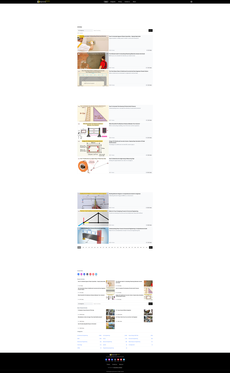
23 (91, 247)
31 (114, 247)
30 (112, 247)
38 (135, 247)
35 (126, 247)
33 (120, 247)
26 (100, 247)
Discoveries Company (118, 367)
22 (89, 247)
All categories (81, 30)
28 (106, 247)
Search (150, 30)
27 (103, 247)
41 (143, 247)
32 (117, 247)
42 (146, 247)
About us (121, 364)
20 (83, 247)
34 (123, 247)
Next (151, 247)
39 (137, 247)
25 (97, 247)
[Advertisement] (113, 16)
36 (129, 247)
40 (140, 247)
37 (132, 247)
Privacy (108, 364)
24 (94, 247)
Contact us (114, 364)
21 (86, 247)
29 (109, 247)
